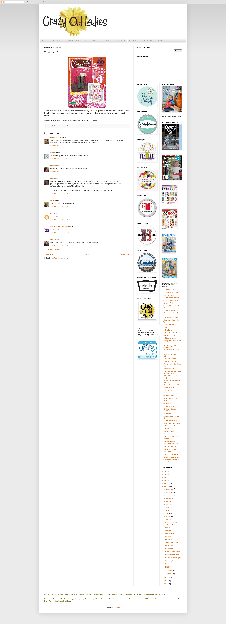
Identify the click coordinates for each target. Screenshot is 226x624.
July (167, 504)
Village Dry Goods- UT (171, 454)
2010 (166, 578)
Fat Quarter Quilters (170, 335)
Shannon (53, 166)
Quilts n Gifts (167, 404)
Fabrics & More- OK (170, 333)
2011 (166, 486)
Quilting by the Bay (170, 398)
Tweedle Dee (170, 519)
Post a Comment (53, 250)
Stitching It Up (168, 429)
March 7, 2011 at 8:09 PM (59, 219)
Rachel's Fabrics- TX (170, 406)
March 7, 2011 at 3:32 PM (59, 193)
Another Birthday (171, 533)
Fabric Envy (167, 330)
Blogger (117, 607)
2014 (166, 477)
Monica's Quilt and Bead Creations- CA (172, 372)
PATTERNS (56, 40)
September (170, 498)
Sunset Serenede (171, 542)
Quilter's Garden (169, 396)
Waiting (168, 530)
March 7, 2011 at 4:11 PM (59, 206)
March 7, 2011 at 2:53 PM (59, 159)
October (169, 495)
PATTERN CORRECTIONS (76, 40)
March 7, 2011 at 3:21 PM (59, 172)
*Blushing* (169, 561)
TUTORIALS (107, 40)
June (168, 507)
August (168, 501)
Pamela (53, 239)
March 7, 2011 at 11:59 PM (59, 232)
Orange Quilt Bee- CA (171, 385)
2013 (166, 480)
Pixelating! (169, 539)
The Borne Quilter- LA (171, 431)
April (167, 514)
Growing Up (169, 536)
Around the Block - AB (171, 292)
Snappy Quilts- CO (170, 421)
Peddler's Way (168, 387)
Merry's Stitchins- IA (170, 369)
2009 (166, 581)
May (167, 510)
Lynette (53, 200)
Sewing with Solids (172, 555)
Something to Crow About (172, 423)
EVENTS (94, 40)
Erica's (165, 327)
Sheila (52, 179)
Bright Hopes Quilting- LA (172, 298)
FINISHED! (169, 567)
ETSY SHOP (134, 40)
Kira (51, 213)
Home (87, 254)
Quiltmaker (167, 401)
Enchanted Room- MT (171, 325)
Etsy (91, 120)
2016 (166, 471)
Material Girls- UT (169, 361)
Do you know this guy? (173, 558)
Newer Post (49, 254)
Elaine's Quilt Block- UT (171, 317)
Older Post (125, 254)
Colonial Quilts (168, 303)
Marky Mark (169, 549)
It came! (168, 527)
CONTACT (161, 40)
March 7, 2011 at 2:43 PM (59, 146)
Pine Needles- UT (169, 390)
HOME (45, 40)
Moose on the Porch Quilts (60, 226)
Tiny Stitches (168, 452)
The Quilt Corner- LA (170, 444)
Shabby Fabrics (169, 413)
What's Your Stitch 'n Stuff (172, 457)
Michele (53, 153)
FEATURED (121, 40)
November (170, 492)
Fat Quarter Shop (169, 338)
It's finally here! (170, 546)
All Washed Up (168, 290)
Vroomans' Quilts (56, 138)
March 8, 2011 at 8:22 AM (59, 245)
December (170, 489)
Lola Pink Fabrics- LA (171, 359)
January (169, 574)
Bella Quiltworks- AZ (170, 295)
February (169, 571)
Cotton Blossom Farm (171, 310)
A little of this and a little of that (172, 523)
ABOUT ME (148, 40)
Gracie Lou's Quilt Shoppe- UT (169, 346)
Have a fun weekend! (172, 552)
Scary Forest (169, 564)
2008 (166, 584)
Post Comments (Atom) (62, 258)
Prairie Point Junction (171, 393)
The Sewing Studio (170, 449)
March (168, 517)
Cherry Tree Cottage (170, 300)
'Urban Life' (94, 111)
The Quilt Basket (169, 441)
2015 (166, 474)
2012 (166, 483)
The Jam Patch (168, 434)
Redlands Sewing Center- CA (169, 410)
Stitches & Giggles (169, 426)
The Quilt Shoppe (169, 446)
